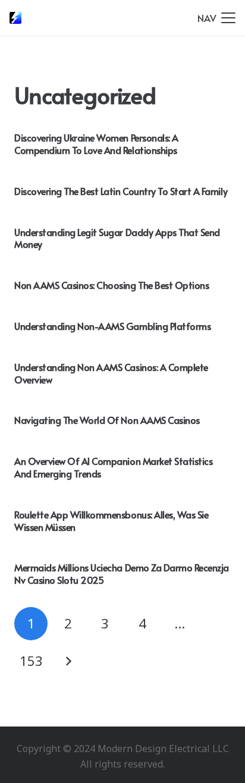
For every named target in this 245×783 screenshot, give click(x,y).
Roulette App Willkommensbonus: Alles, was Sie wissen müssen (111, 520)
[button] (216, 18)
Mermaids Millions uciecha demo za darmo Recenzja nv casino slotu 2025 (121, 573)
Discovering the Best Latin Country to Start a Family (120, 190)
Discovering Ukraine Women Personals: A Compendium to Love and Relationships (96, 143)
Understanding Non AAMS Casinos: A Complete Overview (111, 373)
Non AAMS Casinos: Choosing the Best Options (111, 284)
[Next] (67, 661)
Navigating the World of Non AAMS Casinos (107, 419)
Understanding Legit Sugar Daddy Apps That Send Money (117, 238)
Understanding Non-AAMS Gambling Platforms (112, 325)
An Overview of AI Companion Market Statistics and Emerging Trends (113, 467)
